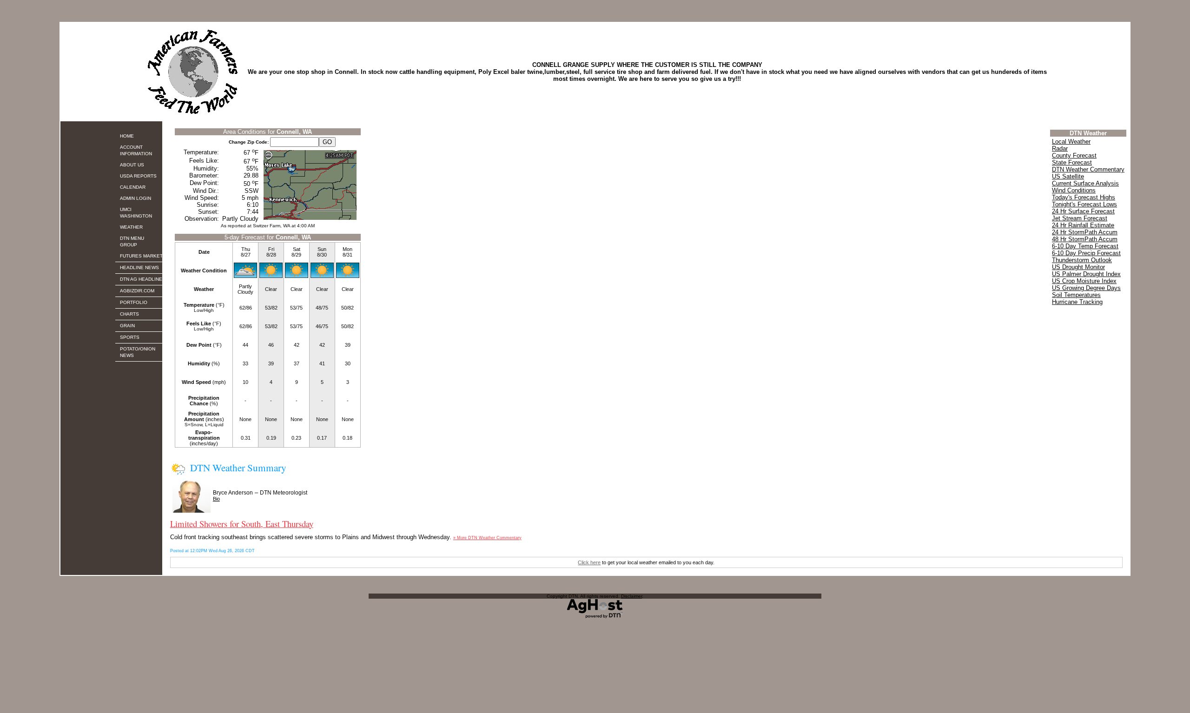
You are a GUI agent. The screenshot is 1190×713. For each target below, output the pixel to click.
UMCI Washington (136, 212)
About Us (132, 164)
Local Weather (1071, 141)
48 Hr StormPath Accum (1084, 239)
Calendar (132, 187)
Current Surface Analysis (1085, 183)
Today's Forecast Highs (1083, 197)
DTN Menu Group (132, 241)
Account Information (136, 150)
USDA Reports (138, 175)
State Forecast (1072, 162)
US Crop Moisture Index (1084, 280)
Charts (129, 314)
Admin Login (135, 198)
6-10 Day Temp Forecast (1085, 246)
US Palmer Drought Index (1086, 274)
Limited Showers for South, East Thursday (241, 523)
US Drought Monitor (1078, 267)
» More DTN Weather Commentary (487, 537)
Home (127, 136)
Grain (127, 325)
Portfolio (133, 302)
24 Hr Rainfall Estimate (1083, 225)
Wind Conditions (1074, 190)
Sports (129, 337)
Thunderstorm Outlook (1082, 260)
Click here (589, 562)
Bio (216, 499)
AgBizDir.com (137, 290)
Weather (131, 227)
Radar (1060, 148)
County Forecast (1074, 155)
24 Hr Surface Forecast (1083, 211)
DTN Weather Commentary (1088, 169)
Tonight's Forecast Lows (1084, 204)
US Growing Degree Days (1086, 287)
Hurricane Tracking (1077, 301)
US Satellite (1068, 176)
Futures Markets (143, 255)
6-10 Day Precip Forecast (1086, 253)
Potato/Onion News (137, 352)
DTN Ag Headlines (142, 279)
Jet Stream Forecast (1079, 218)
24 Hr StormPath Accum (1084, 232)
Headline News (139, 267)
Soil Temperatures (1076, 294)
